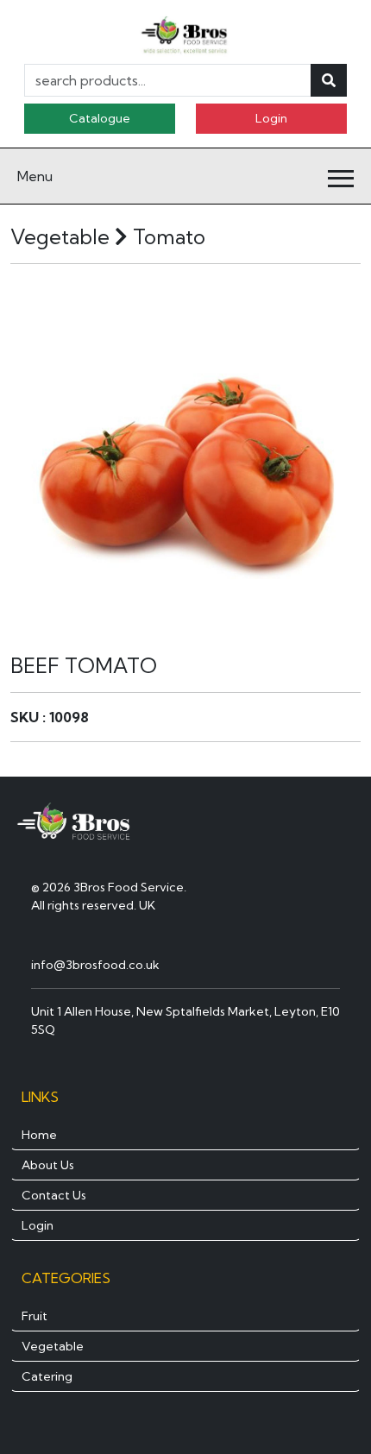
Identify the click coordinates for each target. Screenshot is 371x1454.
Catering (47, 1376)
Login (271, 118)
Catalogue (99, 118)
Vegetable (53, 1346)
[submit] (329, 80)
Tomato (169, 236)
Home (39, 1134)
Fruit (34, 1316)
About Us (48, 1165)
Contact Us (54, 1195)
